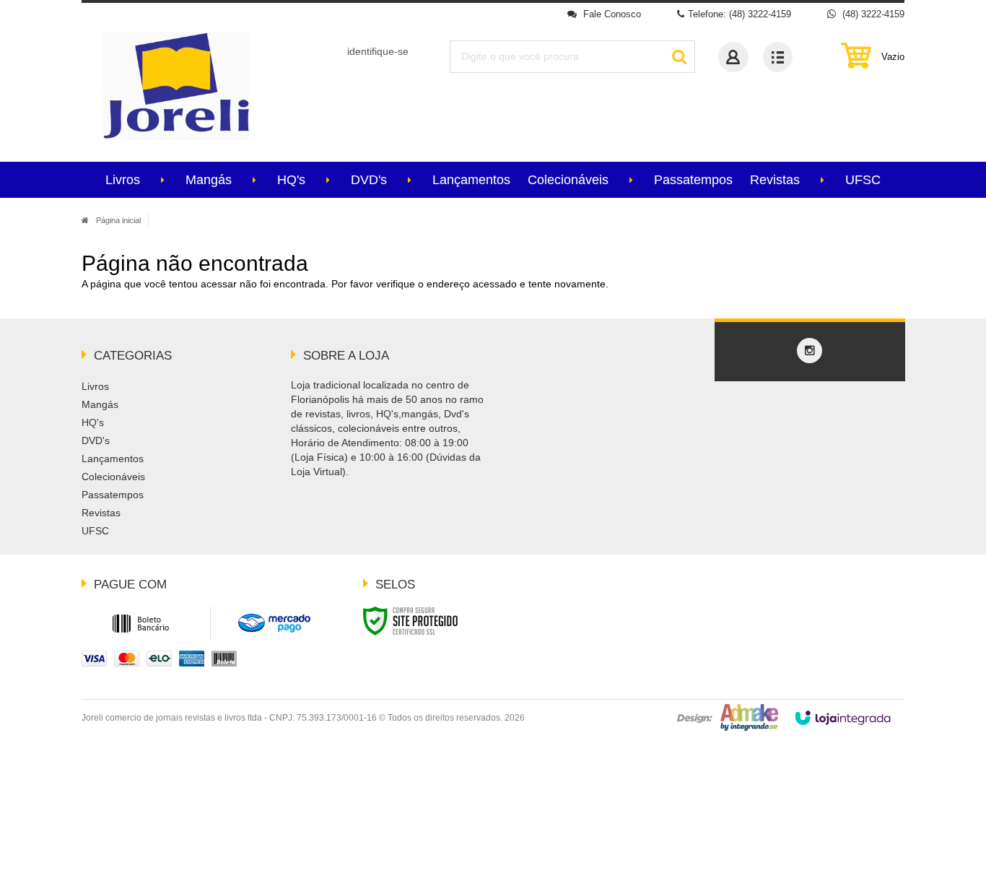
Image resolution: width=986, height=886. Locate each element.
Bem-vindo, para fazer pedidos (362, 57)
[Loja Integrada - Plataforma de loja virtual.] (842, 717)
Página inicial (118, 220)
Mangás (100, 404)
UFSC (95, 531)
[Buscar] (679, 56)
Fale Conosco (610, 14)
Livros (95, 386)
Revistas (101, 512)
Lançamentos (113, 458)
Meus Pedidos (778, 57)
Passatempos (113, 494)
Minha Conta (733, 57)
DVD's (96, 440)
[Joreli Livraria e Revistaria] (176, 86)
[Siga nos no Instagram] (810, 351)
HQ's (93, 422)
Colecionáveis (113, 476)
